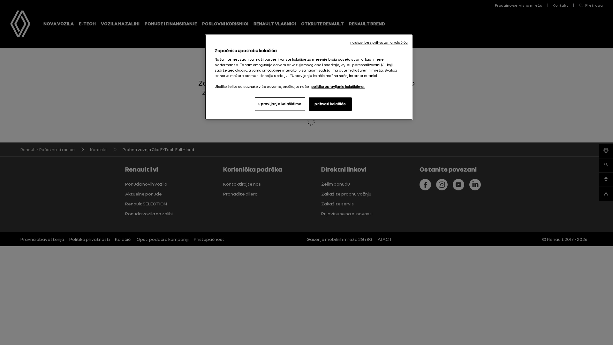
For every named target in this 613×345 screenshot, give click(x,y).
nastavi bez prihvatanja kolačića (379, 42)
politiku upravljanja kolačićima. (338, 86)
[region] (308, 77)
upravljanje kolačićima (280, 104)
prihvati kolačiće (330, 104)
